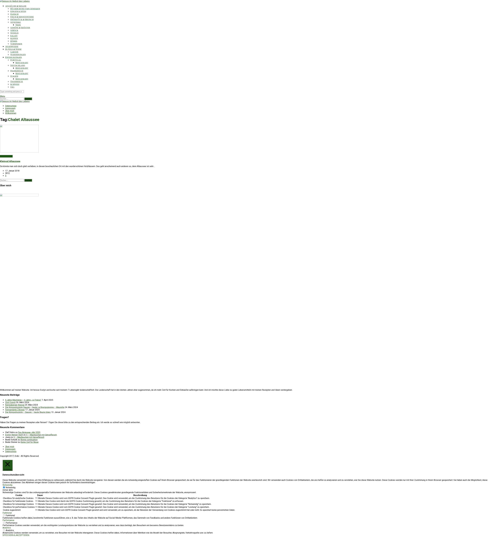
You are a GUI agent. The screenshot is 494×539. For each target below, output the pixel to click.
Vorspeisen (16, 43)
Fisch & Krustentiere (22, 16)
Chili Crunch (10, 402)
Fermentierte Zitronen (15, 410)
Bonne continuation (29, 439)
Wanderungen (18, 54)
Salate (13, 35)
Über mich (9, 111)
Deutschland (17, 65)
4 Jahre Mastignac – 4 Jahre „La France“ (23, 400)
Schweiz (14, 84)
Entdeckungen (13, 57)
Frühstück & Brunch (22, 19)
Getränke (15, 22)
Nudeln (14, 32)
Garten (14, 51)
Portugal (15, 59)
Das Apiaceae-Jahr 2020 (29, 432)
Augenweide (11, 46)
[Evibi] (15, 1)
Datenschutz (10, 106)
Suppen (14, 38)
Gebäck (14, 30)
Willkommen (10, 113)
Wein (18, 24)
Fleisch (14, 14)
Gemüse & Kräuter (20, 27)
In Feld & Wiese (13, 49)
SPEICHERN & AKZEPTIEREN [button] (16, 535)
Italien (14, 76)
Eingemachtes (18, 11)
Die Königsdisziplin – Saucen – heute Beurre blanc (28, 412)
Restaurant (21, 62)
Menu (2, 96)
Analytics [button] (7, 528)
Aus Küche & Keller (15, 5)
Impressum (10, 108)
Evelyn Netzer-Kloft (14, 435)
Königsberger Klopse (14, 405)
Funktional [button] (7, 513)
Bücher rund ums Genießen (25, 8)
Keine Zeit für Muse (29, 442)
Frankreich (16, 70)
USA (12, 86)
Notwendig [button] (7, 485)
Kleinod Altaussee (10, 161)
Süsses (13, 41)
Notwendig (10, 487)
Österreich (16, 81)
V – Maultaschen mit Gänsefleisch (41, 435)
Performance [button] (8, 520)
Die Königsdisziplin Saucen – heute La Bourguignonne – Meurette (34, 407)
